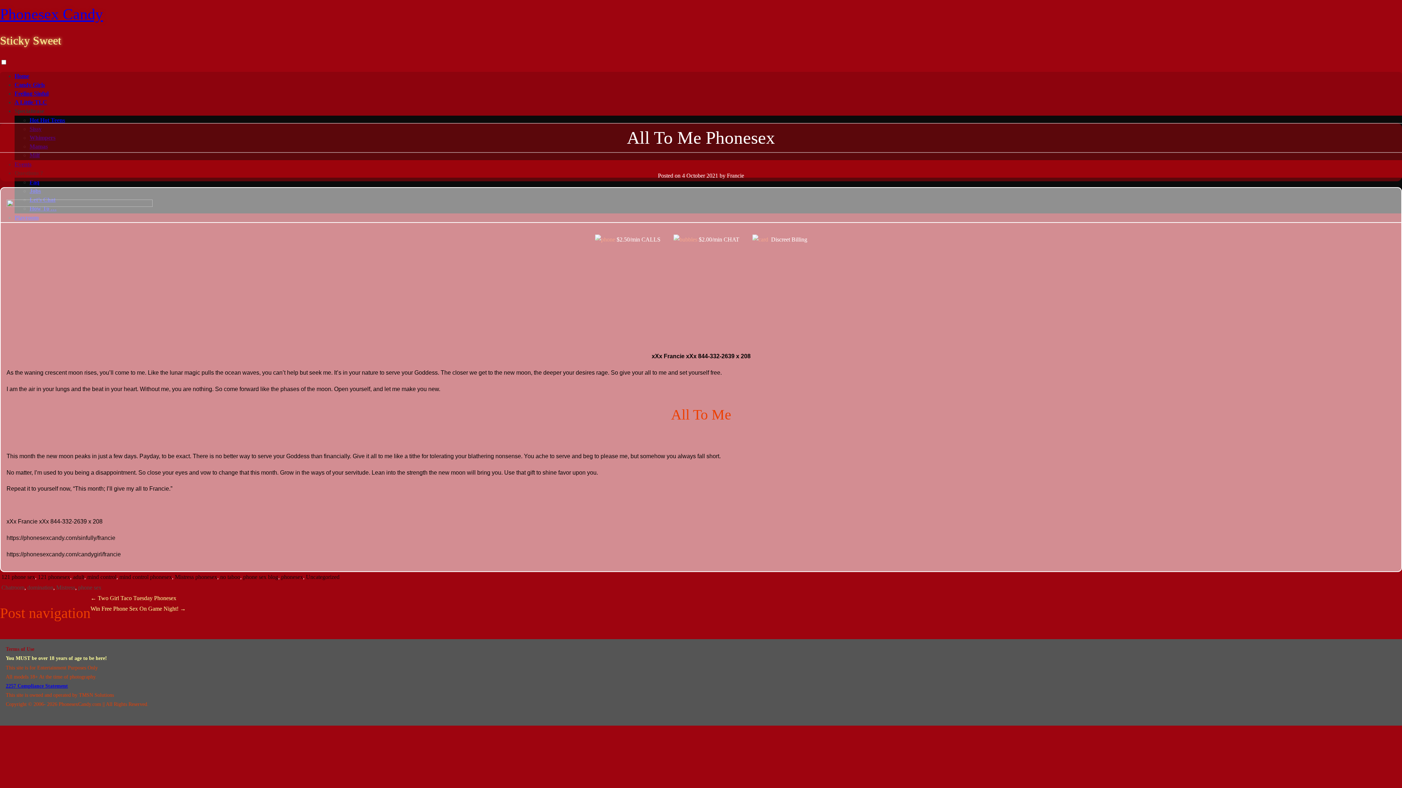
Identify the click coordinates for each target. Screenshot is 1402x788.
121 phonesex (54, 577)
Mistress (65, 587)
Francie (735, 176)
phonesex (292, 577)
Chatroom (12, 587)
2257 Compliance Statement (37, 686)
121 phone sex (18, 577)
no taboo (230, 577)
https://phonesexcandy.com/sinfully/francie (61, 538)
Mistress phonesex (196, 577)
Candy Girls (30, 85)
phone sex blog (260, 577)
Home (22, 76)
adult (78, 577)
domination (40, 587)
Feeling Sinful (32, 93)
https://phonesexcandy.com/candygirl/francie (64, 554)
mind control (101, 577)
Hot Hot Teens (47, 120)
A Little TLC (31, 102)
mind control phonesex (145, 577)
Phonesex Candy (51, 14)
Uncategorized (323, 577)
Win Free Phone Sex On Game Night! (138, 609)
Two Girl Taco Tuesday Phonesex (133, 598)
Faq (34, 182)
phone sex (89, 587)
